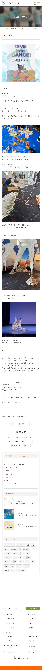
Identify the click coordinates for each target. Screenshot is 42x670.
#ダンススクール (17, 446)
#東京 (9, 437)
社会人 (27, 562)
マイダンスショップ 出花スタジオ (11, 416)
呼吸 (23, 553)
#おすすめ (16, 437)
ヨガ (7, 481)
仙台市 (30, 557)
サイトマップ (31, 652)
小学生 (6, 566)
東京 (24, 557)
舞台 (33, 545)
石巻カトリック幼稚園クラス (14, 467)
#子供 (31, 442)
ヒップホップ (10, 474)
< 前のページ (7, 424)
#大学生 (24, 437)
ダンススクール (9, 562)
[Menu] (38, 3)
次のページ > (34, 424)
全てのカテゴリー (11, 461)
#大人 (11, 442)
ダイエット (26, 566)
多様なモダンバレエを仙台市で (12, 402)
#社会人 (17, 442)
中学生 (6, 549)
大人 (33, 562)
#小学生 (32, 437)
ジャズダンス (10, 477)
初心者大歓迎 (25, 549)
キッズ (21, 562)
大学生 (12, 566)
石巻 (28, 545)
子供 (16, 562)
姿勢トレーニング (20, 570)
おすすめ (19, 566)
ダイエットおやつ (9, 545)
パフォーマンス (20, 545)
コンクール (7, 553)
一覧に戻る (21, 424)
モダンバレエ (24, 416)
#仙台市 (27, 446)
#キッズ (24, 442)
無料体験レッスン (15, 549)
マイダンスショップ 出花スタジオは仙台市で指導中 (19, 397)
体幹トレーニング (11, 484)
